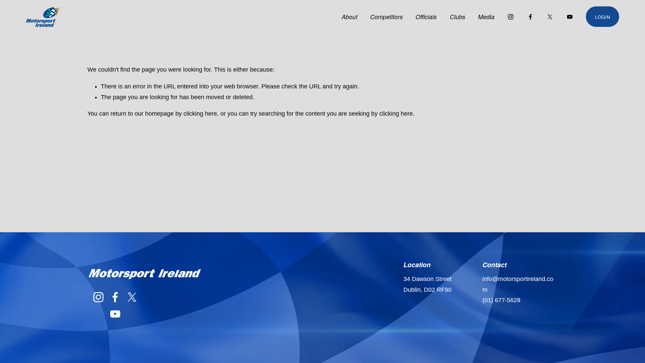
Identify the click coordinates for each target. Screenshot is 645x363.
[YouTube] (569, 16)
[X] (550, 16)
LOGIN (602, 16)
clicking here (200, 113)
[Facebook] (530, 16)
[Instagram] (510, 16)
